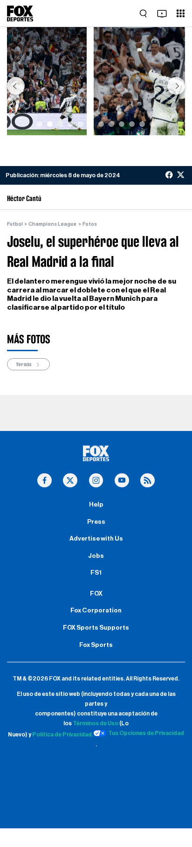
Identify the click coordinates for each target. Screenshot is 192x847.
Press (96, 522)
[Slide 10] (132, 124)
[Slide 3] (60, 124)
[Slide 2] (50, 124)
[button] (16, 85)
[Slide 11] (142, 124)
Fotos (89, 224)
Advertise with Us (96, 538)
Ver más (24, 364)
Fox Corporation (96, 610)
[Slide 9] (121, 124)
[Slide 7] (101, 124)
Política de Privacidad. (62, 734)
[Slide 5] (80, 124)
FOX (96, 593)
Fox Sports (96, 645)
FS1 (96, 572)
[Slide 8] (111, 124)
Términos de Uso (95, 723)
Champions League (52, 224)
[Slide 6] (91, 124)
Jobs (96, 556)
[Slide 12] (152, 124)
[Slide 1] (39, 124)
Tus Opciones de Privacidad (146, 733)
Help (96, 504)
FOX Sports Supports (96, 628)
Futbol (15, 224)
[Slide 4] (70, 124)
